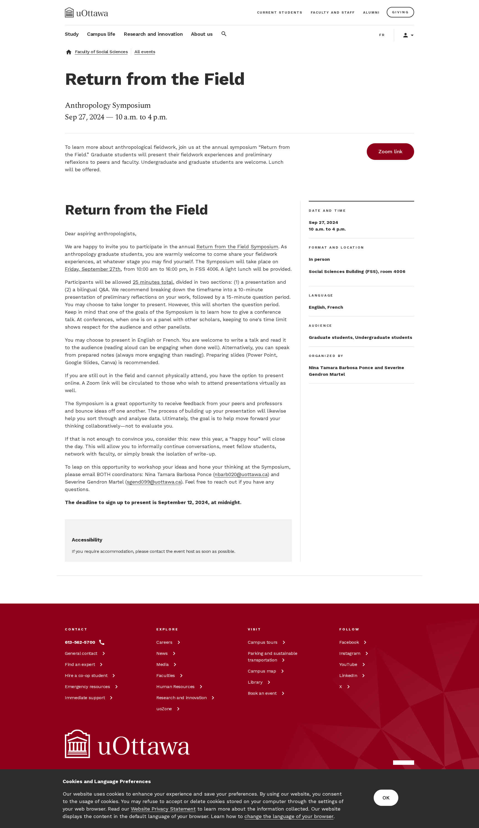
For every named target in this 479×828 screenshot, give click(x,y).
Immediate (85, 697)
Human (175, 686)
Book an (262, 693)
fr (382, 35)
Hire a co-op (86, 675)
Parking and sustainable (272, 657)
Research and (181, 697)
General (81, 653)
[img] (86, 12)
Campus (262, 642)
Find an (80, 664)
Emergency (87, 686)
